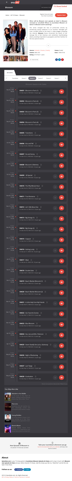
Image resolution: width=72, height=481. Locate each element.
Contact (27, 477)
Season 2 (48, 78)
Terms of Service (19, 477)
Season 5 (24, 78)
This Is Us (15, 404)
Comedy (37, 50)
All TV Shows (14, 15)
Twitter (28, 469)
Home (7, 15)
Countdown (15, 78)
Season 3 (40, 78)
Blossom (22, 15)
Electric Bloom (16, 425)
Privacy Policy (9, 477)
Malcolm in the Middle (19, 393)
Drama (43, 50)
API (3, 477)
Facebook (19, 469)
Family (48, 50)
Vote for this (35, 59)
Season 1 (57, 78)
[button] (26, 37)
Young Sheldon (16, 415)
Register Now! (61, 15)
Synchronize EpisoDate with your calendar (49, 447)
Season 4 (32, 78)
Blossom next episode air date (48, 384)
